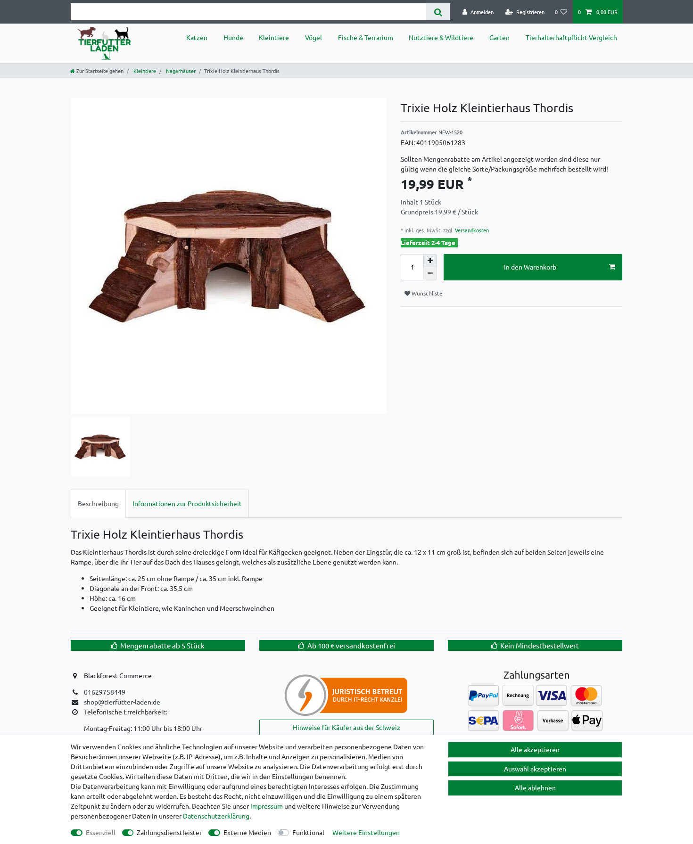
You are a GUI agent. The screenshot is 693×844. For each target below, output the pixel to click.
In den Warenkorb (530, 266)
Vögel (313, 37)
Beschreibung (98, 503)
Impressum (266, 806)
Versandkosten (471, 230)
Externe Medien (247, 832)
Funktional (308, 832)
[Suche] (438, 11)
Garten (499, 37)
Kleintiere (274, 37)
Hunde (233, 37)
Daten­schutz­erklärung (216, 815)
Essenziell (101, 832)
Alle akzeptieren (535, 749)
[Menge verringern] (430, 273)
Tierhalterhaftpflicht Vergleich (571, 37)
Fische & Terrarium (365, 37)
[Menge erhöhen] (430, 260)
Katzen (196, 37)
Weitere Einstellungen (366, 832)
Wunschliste (426, 293)
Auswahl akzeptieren (535, 768)
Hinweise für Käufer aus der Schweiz (346, 727)
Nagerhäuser (180, 70)
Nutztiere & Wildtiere (441, 37)
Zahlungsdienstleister (169, 832)
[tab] (98, 503)
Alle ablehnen (535, 787)
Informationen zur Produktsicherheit (187, 503)
